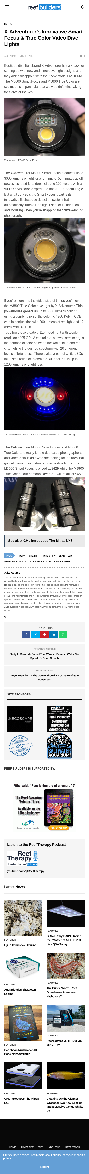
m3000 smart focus (15, 561)
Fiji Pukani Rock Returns (20, 945)
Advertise (27, 1147)
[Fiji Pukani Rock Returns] (23, 918)
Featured (10, 940)
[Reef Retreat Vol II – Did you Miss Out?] (66, 1018)
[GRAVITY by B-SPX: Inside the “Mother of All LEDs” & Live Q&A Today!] (66, 913)
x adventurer (62, 561)
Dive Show (49, 556)
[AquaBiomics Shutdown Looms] (23, 967)
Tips (40, 1147)
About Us (54, 1147)
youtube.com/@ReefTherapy (25, 871)
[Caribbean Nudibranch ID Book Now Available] (23, 1023)
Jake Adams (10, 56)
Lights (8, 24)
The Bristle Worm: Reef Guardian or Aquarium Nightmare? (62, 992)
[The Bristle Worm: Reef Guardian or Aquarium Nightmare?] (66, 966)
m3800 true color (40, 561)
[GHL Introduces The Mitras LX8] (23, 1075)
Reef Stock (72, 1147)
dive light (34, 556)
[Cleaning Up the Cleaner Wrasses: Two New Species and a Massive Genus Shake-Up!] (66, 1075)
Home (12, 1147)
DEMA (22, 556)
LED (70, 556)
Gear (62, 556)
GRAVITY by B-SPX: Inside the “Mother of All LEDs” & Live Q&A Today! (64, 940)
